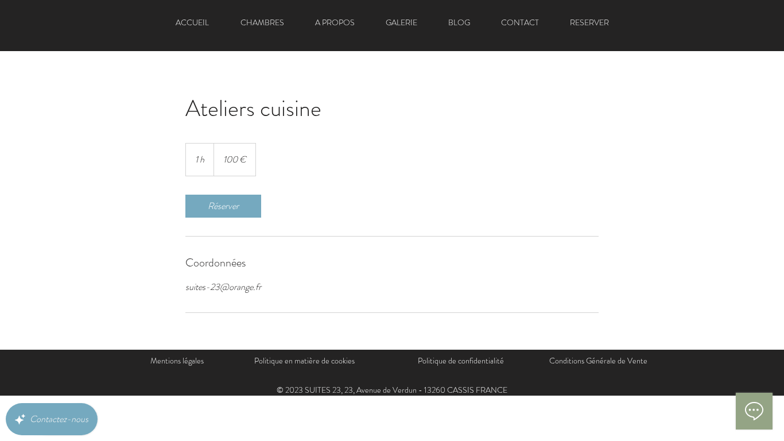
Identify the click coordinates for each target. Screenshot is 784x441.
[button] (335, 22)
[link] (223, 206)
